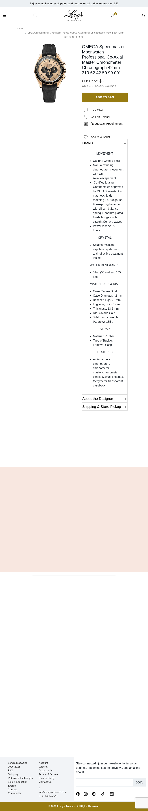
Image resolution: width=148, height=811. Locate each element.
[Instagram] (86, 793)
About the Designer (97, 399)
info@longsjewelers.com (53, 792)
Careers (12, 789)
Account (43, 762)
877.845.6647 (50, 795)
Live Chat (97, 110)
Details (87, 143)
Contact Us (45, 781)
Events (12, 785)
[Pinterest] (93, 793)
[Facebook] (78, 793)
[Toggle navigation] (4, 15)
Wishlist (43, 766)
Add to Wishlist (100, 137)
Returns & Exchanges (20, 778)
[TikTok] (103, 793)
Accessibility (46, 770)
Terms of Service (48, 774)
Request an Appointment (106, 123)
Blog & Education (17, 781)
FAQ (10, 770)
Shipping (13, 774)
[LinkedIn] (112, 793)
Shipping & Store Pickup (101, 407)
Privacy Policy (47, 778)
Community (14, 793)
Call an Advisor (100, 116)
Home (20, 28)
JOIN (139, 782)
